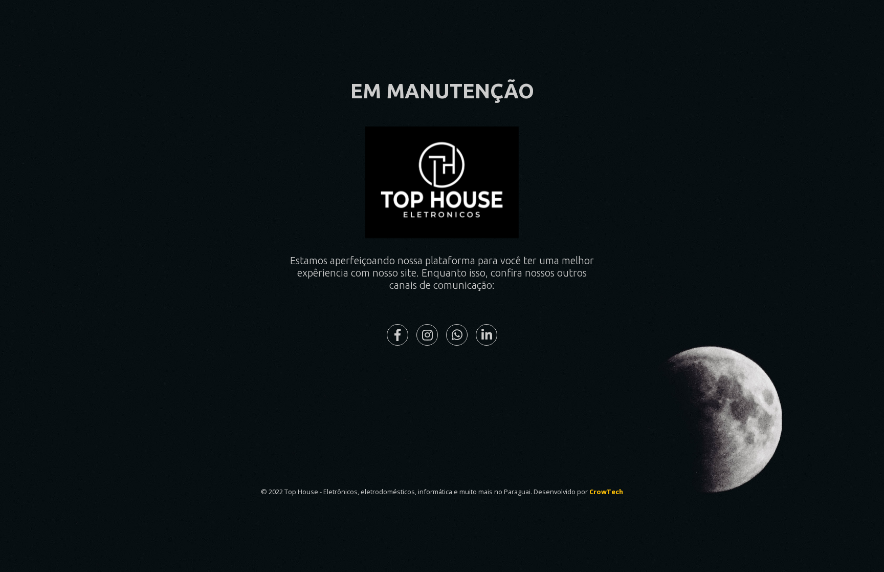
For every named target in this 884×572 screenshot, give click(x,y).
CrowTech (606, 491)
